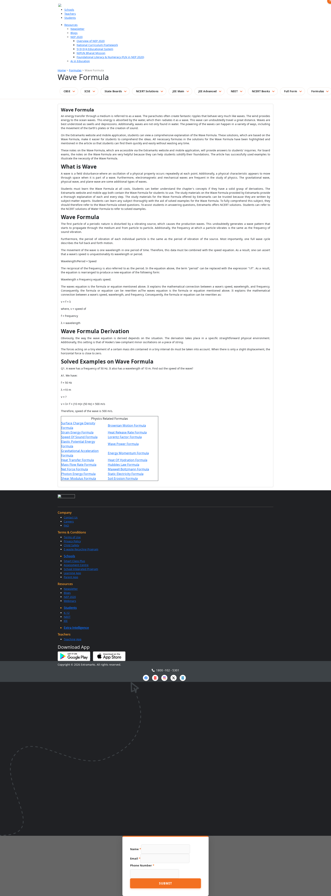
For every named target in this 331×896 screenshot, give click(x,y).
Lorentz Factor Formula (125, 437)
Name (135, 849)
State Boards (113, 91)
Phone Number (142, 865)
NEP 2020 (76, 37)
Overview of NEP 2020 (91, 41)
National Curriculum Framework (97, 45)
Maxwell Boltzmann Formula (128, 469)
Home (62, 70)
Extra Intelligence (76, 628)
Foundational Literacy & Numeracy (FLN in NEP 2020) (110, 57)
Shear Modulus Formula (78, 478)
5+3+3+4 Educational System (95, 49)
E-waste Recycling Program (81, 549)
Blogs (74, 33)
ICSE (87, 91)
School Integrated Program (81, 569)
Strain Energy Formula (77, 432)
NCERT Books (261, 91)
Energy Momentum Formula (128, 453)
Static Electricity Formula (125, 474)
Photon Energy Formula (78, 474)
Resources (71, 25)
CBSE (67, 91)
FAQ (66, 525)
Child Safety (71, 545)
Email (135, 858)
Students (70, 18)
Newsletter (77, 29)
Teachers (70, 14)
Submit (165, 883)
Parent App (71, 577)
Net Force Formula (74, 469)
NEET (234, 91)
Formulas (75, 70)
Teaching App (72, 639)
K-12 (67, 613)
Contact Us (71, 517)
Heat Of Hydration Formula (127, 460)
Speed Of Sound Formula (79, 437)
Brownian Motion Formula (127, 425)
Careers (69, 521)
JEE (66, 621)
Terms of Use (72, 537)
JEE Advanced (207, 91)
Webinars (70, 601)
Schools (69, 10)
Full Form (290, 91)
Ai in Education (80, 61)
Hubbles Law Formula (123, 464)
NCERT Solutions (147, 91)
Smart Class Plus (74, 561)
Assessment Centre (76, 565)
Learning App (72, 573)
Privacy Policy (72, 541)
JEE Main (178, 91)
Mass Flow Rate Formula (78, 464)
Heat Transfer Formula (77, 460)
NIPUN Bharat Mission (91, 53)
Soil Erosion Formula (123, 478)
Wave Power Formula (123, 444)
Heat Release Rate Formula (127, 432)
